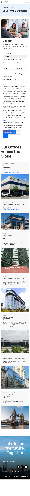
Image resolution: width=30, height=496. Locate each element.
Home (4, 7)
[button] (25, 2)
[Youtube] (26, 467)
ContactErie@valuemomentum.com (11, 209)
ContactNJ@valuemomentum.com (11, 172)
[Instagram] (22, 467)
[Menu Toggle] (28, 2)
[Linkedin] (18, 467)
